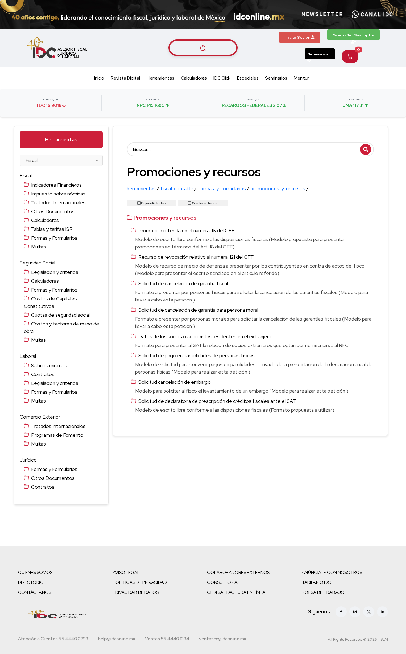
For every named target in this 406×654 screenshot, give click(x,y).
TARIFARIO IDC (316, 582)
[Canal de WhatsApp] (372, 14)
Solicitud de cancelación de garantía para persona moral (198, 310)
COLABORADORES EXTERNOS (238, 572)
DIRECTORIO (31, 582)
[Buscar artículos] (203, 47)
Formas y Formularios (54, 238)
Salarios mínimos (49, 365)
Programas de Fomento (57, 435)
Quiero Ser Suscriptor (354, 35)
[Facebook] (341, 611)
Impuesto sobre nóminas (58, 193)
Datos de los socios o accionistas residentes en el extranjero (204, 336)
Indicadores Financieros (56, 185)
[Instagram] (354, 611)
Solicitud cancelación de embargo (174, 382)
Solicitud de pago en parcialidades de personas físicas (196, 355)
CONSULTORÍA (222, 582)
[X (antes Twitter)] (368, 611)
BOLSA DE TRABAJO (323, 592)
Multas (38, 246)
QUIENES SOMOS (35, 572)
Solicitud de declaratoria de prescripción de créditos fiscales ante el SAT (217, 401)
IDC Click (221, 78)
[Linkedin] (382, 611)
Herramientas (160, 78)
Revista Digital (125, 78)
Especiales (248, 78)
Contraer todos (204, 203)
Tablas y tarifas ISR (52, 229)
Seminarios (317, 54)
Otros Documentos (53, 211)
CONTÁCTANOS (34, 592)
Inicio (99, 78)
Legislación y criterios (54, 272)
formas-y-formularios (223, 188)
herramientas (143, 188)
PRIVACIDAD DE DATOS (136, 592)
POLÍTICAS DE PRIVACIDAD (140, 582)
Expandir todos (153, 203)
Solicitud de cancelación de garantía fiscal (183, 283)
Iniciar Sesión (298, 37)
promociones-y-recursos (280, 188)
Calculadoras (194, 78)
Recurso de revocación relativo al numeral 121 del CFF (196, 257)
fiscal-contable (178, 188)
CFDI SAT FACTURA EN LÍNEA (236, 592)
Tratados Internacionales (58, 202)
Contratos (42, 374)
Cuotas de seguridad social (60, 315)
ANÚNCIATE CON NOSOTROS (332, 572)
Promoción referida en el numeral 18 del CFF (186, 230)
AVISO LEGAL (126, 572)
